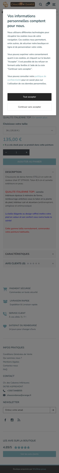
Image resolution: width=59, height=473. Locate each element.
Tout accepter (29, 96)
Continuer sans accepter (29, 106)
